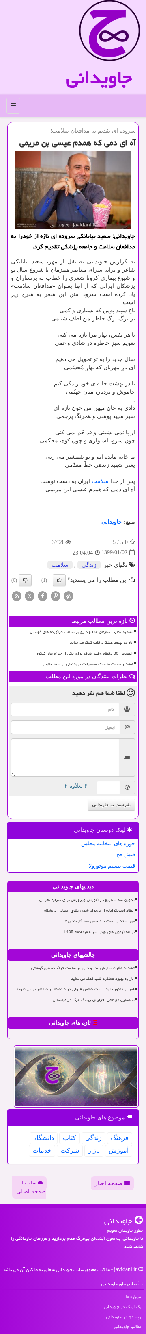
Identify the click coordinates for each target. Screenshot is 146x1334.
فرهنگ (120, 1137)
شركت (69, 1150)
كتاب (69, 1137)
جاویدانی (99, 77)
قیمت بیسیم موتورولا (112, 866)
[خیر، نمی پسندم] (25, 580)
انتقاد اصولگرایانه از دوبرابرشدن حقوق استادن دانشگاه (89, 910)
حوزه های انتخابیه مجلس (108, 843)
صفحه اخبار (109, 1183)
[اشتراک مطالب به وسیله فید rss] (16, 595)
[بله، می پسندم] (59, 580)
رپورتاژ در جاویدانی (123, 1316)
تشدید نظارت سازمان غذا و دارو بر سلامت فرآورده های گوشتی (81, 632)
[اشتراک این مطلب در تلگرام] (68, 595)
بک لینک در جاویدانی (122, 1306)
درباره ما (133, 1296)
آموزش (119, 1150)
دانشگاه (43, 1137)
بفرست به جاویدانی (111, 804)
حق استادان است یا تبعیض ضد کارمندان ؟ (100, 921)
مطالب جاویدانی (127, 1326)
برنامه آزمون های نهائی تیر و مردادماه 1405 (99, 932)
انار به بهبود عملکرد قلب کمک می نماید (101, 642)
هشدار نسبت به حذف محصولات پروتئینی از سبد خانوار (88, 664)
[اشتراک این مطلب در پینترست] (55, 595)
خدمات (42, 1150)
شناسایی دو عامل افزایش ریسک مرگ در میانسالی (94, 1000)
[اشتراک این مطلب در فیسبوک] (42, 595)
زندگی (89, 565)
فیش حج (125, 854)
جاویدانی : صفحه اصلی (29, 1187)
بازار (94, 1150)
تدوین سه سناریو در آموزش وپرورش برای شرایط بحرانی (87, 900)
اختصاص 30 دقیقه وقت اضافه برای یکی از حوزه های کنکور (84, 653)
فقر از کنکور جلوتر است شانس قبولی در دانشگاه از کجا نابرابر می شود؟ (76, 989)
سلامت (100, 481)
